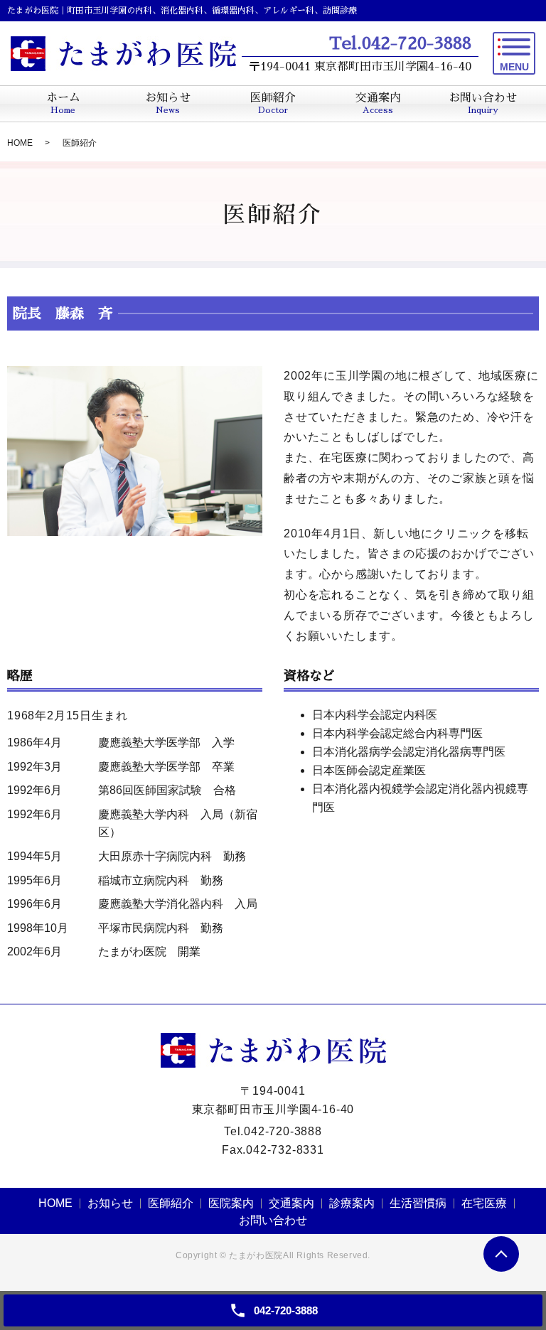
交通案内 (291, 1203)
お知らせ (110, 1203)
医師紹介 (170, 1203)
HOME (20, 143)
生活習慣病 (418, 1203)
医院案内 (231, 1203)
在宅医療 (484, 1203)
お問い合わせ (273, 1220)
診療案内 (352, 1203)
